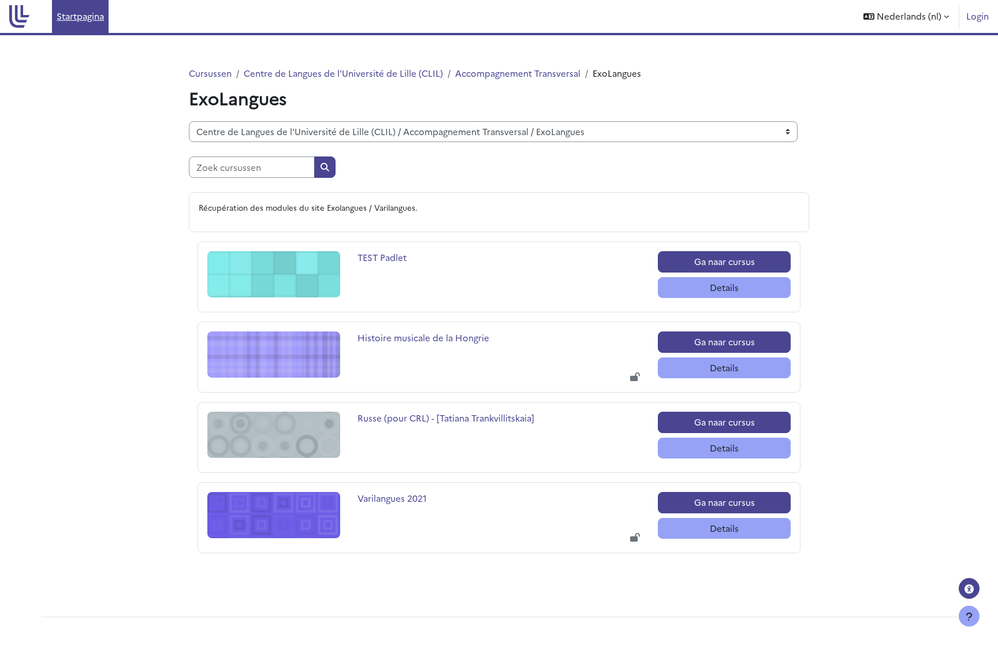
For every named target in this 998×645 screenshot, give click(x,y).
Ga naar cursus (724, 261)
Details (724, 287)
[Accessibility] (969, 588)
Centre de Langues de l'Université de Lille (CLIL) (343, 73)
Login (977, 16)
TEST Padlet (383, 257)
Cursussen (210, 73)
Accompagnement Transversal (517, 73)
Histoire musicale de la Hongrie (423, 337)
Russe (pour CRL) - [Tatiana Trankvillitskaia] (446, 418)
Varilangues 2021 (392, 498)
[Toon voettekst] (969, 616)
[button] (906, 16)
